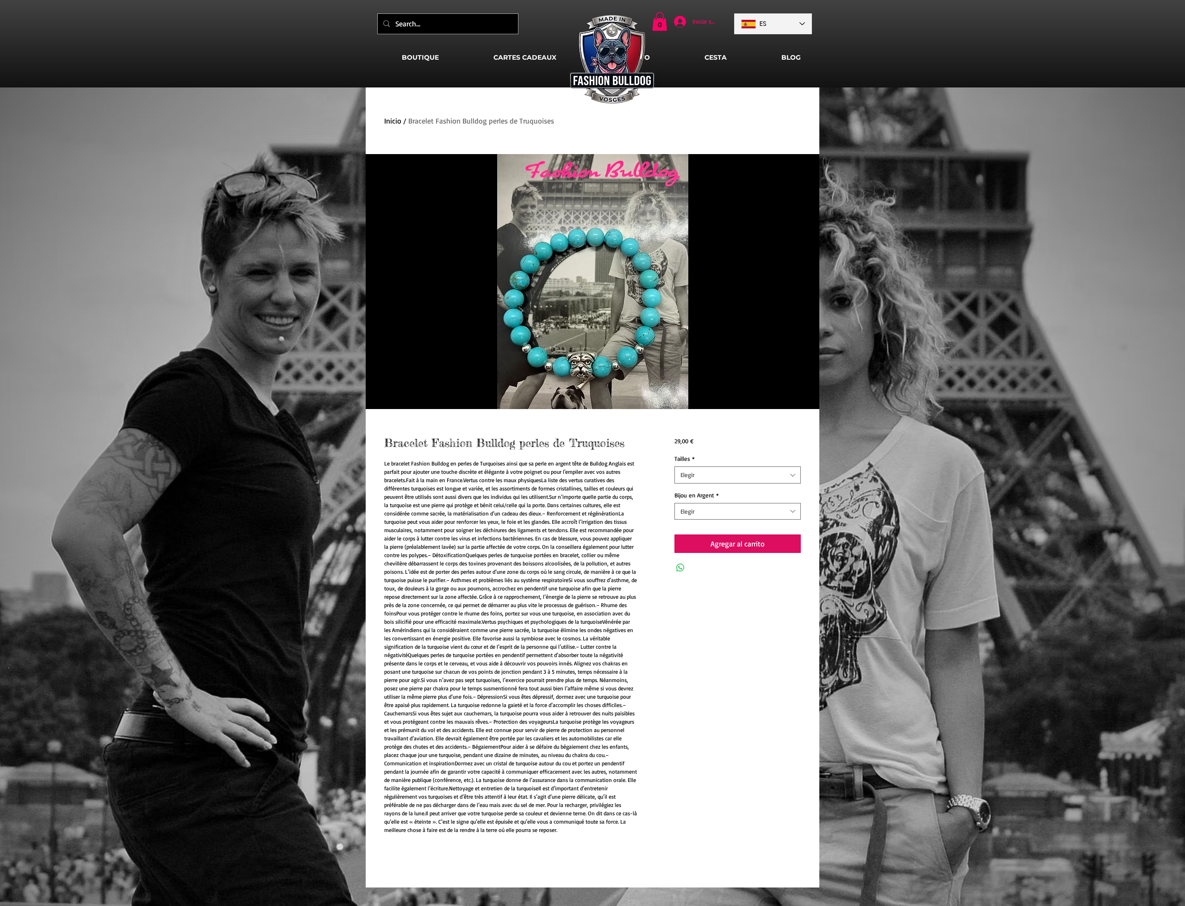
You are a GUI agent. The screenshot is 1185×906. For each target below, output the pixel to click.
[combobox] (737, 474)
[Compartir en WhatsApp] (680, 567)
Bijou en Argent (696, 495)
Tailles (684, 458)
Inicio (392, 120)
